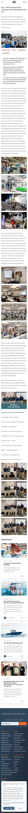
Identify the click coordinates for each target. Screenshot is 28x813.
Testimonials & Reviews (7, 770)
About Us (3, 780)
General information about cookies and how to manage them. (14, 803)
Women (16, 763)
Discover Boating (5, 751)
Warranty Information (6, 774)
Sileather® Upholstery (6, 746)
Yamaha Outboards (18, 746)
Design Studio (4, 738)
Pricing (3, 761)
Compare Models (5, 763)
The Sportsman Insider (19, 740)
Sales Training (5, 53)
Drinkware (16, 770)
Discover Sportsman (19, 733)
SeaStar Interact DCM (6, 744)
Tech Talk (16, 744)
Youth (15, 772)
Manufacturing (6, 50)
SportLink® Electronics (6, 735)
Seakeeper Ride (5, 742)
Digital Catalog (4, 757)
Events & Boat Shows (6, 759)
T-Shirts (16, 768)
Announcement (21, 50)
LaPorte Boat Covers (19, 757)
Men (15, 766)
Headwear (16, 761)
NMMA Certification (6, 749)
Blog (2, 7)
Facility (14, 50)
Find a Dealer (4, 766)
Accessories (17, 759)
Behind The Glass (18, 735)
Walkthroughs (17, 738)
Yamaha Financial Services (7, 772)
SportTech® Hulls (5, 733)
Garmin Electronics (18, 749)
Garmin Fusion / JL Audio (20, 751)
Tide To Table (17, 742)
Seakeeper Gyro (5, 740)
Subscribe (23, 723)
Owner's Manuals (5, 768)
